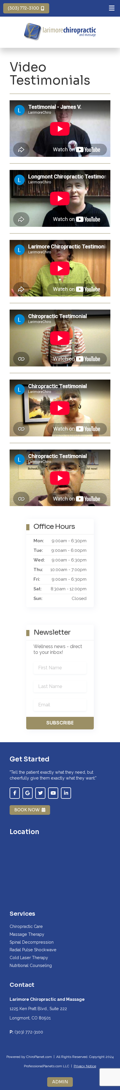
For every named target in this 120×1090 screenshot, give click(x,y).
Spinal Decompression (32, 942)
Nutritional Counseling (31, 965)
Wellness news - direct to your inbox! (57, 649)
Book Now (27, 809)
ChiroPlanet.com (39, 1057)
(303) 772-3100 (23, 8)
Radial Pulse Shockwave (33, 949)
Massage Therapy (27, 934)
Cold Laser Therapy (29, 957)
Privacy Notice (85, 1066)
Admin (60, 1081)
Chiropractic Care (26, 926)
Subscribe (60, 723)
